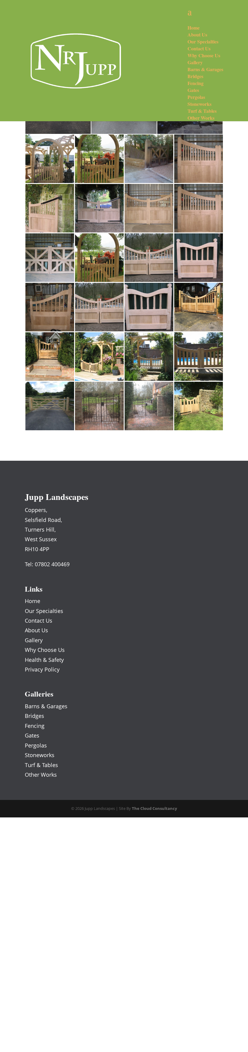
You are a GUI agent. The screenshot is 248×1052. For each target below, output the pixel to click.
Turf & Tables (41, 765)
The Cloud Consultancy (154, 808)
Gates (32, 735)
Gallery (34, 640)
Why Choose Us (45, 649)
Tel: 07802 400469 (47, 564)
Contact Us (38, 620)
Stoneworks (39, 755)
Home (32, 601)
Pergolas (36, 745)
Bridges (34, 715)
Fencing (34, 725)
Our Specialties (44, 610)
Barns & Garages (46, 706)
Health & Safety (44, 659)
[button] (49, 159)
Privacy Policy (42, 669)
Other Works (41, 774)
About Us (36, 630)
